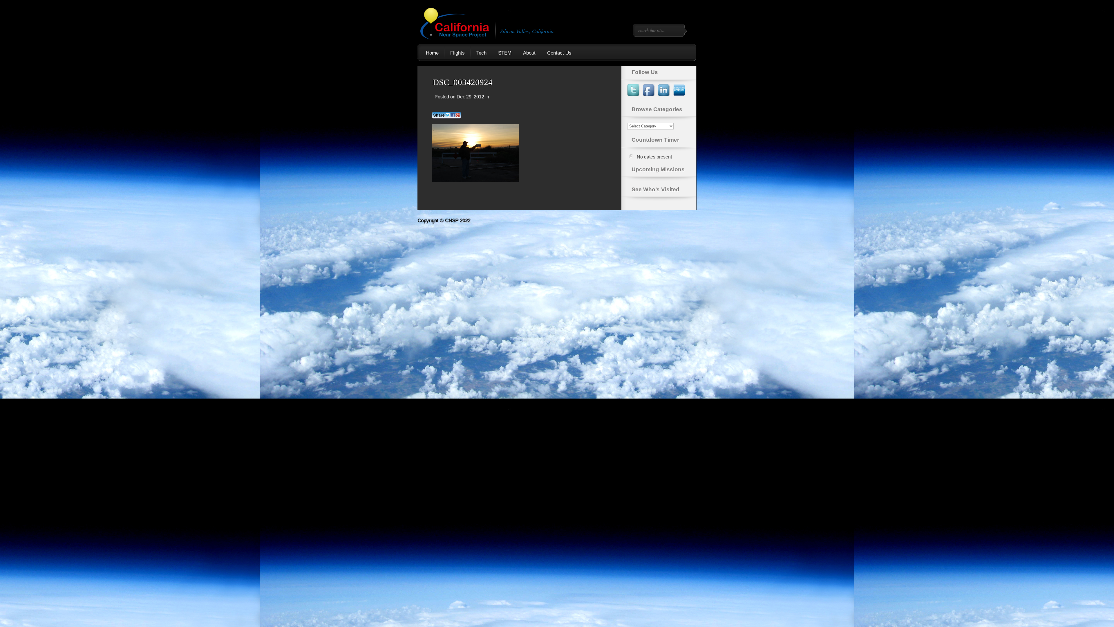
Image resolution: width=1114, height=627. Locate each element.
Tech (481, 53)
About (529, 53)
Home (432, 53)
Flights (457, 53)
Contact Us (559, 53)
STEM (504, 53)
